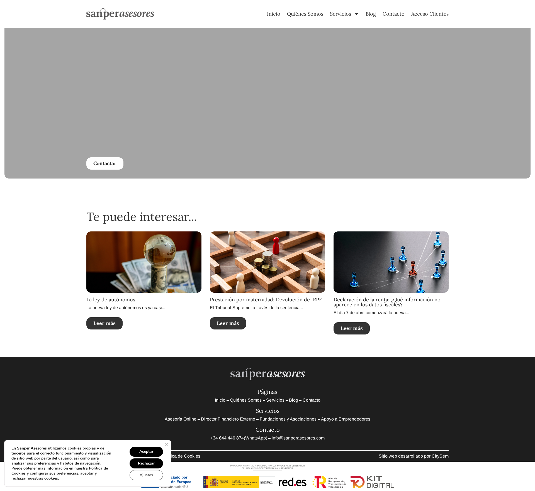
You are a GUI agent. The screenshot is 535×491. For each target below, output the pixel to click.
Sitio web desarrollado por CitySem (414, 456)
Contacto (394, 14)
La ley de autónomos (110, 299)
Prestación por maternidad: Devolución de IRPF (266, 299)
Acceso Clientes (430, 14)
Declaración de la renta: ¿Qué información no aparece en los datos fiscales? (387, 302)
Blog (371, 14)
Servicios (340, 14)
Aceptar (146, 451)
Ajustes (146, 475)
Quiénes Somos (305, 14)
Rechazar (146, 463)
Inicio (273, 14)
